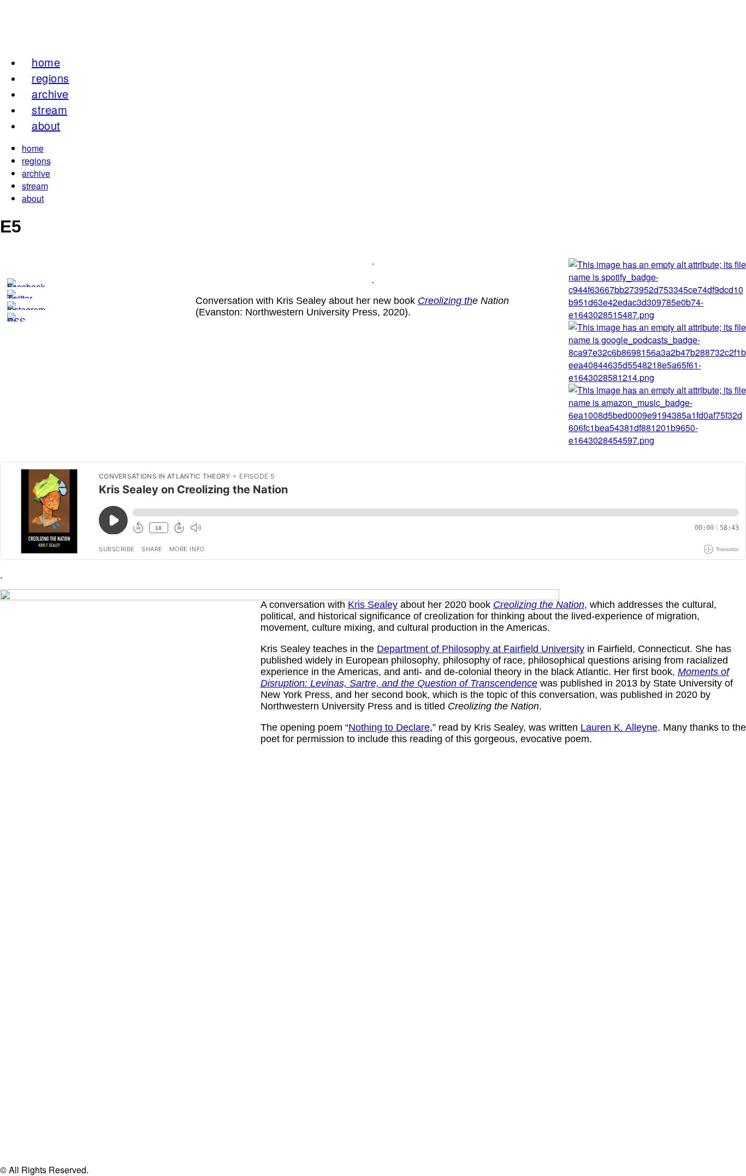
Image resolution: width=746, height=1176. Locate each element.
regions (36, 160)
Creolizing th (445, 300)
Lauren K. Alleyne (619, 727)
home (33, 148)
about (46, 125)
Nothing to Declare (389, 727)
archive (36, 173)
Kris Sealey (373, 604)
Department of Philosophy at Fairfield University (480, 648)
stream (35, 186)
